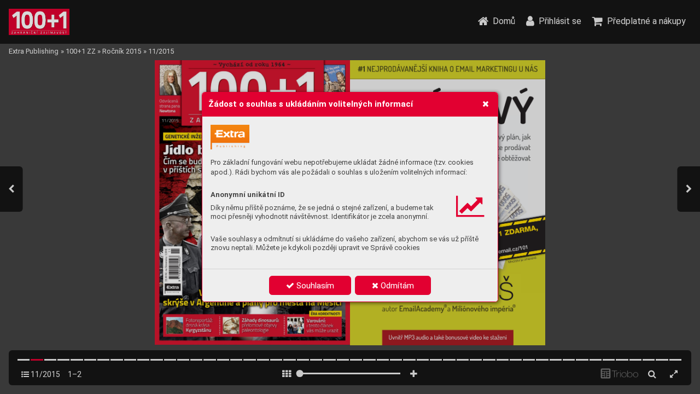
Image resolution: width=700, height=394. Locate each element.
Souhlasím (314, 286)
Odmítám (396, 286)
